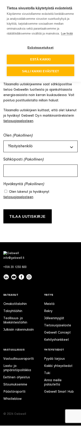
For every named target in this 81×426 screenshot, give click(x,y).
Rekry (48, 311)
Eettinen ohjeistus (16, 377)
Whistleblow (12, 399)
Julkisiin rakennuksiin (18, 330)
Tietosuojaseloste (57, 325)
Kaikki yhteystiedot (58, 366)
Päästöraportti (14, 392)
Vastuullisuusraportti (18, 359)
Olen (17, 136)
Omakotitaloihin (15, 304)
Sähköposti (23, 160)
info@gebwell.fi (13, 258)
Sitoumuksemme (15, 384)
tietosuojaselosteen (18, 121)
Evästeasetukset (40, 47)
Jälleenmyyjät (54, 318)
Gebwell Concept (57, 332)
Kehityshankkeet (56, 340)
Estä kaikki (40, 59)
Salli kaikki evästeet (40, 71)
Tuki (47, 373)
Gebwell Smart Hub (59, 392)
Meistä (49, 304)
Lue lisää (67, 33)
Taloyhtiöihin (12, 311)
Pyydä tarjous (54, 359)
